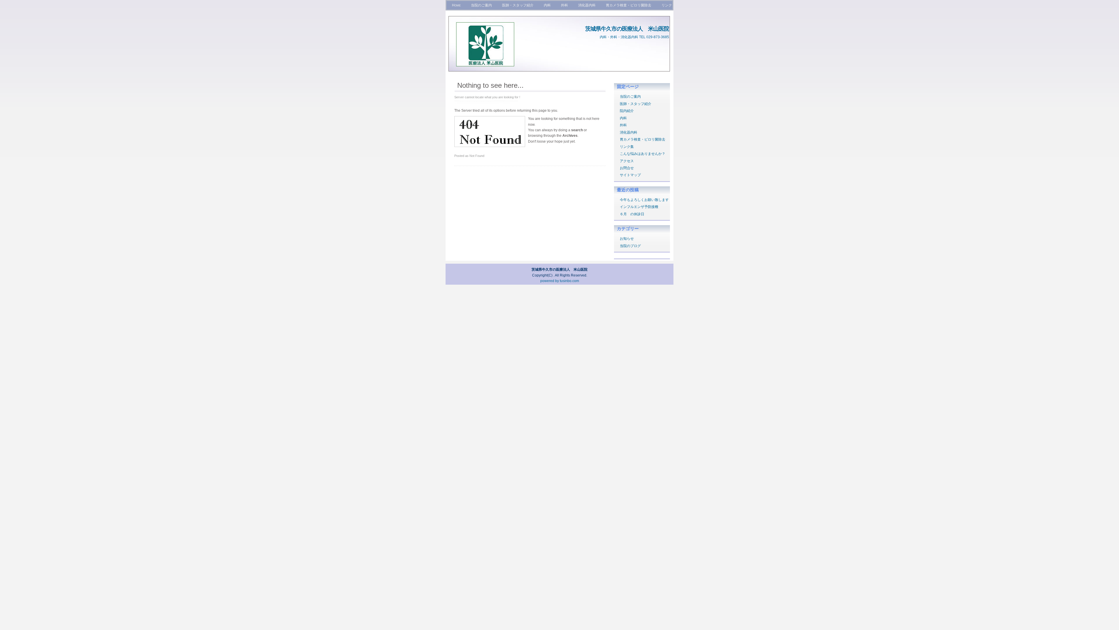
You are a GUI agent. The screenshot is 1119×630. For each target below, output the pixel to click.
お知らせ (627, 239)
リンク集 (627, 147)
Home (456, 5)
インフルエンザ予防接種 (639, 207)
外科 (564, 5)
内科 (547, 5)
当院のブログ (630, 246)
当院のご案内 (481, 5)
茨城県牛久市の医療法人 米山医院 (627, 28)
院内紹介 (627, 111)
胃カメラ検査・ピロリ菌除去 (628, 5)
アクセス (627, 161)
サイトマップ (630, 175)
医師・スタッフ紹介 (518, 5)
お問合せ (627, 168)
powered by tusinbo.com (559, 281)
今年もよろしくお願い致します (644, 200)
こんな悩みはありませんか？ (642, 154)
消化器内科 (587, 5)
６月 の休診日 (632, 214)
